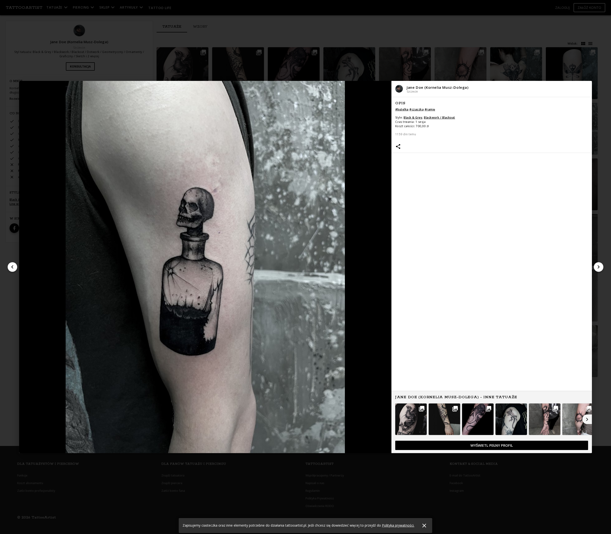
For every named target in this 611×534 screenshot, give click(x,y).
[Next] (598, 267)
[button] (491, 89)
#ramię (430, 109)
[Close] (424, 525)
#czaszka (416, 109)
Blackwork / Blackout (439, 117)
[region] (491, 275)
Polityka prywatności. (398, 525)
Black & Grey (413, 117)
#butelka (402, 109)
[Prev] (12, 267)
